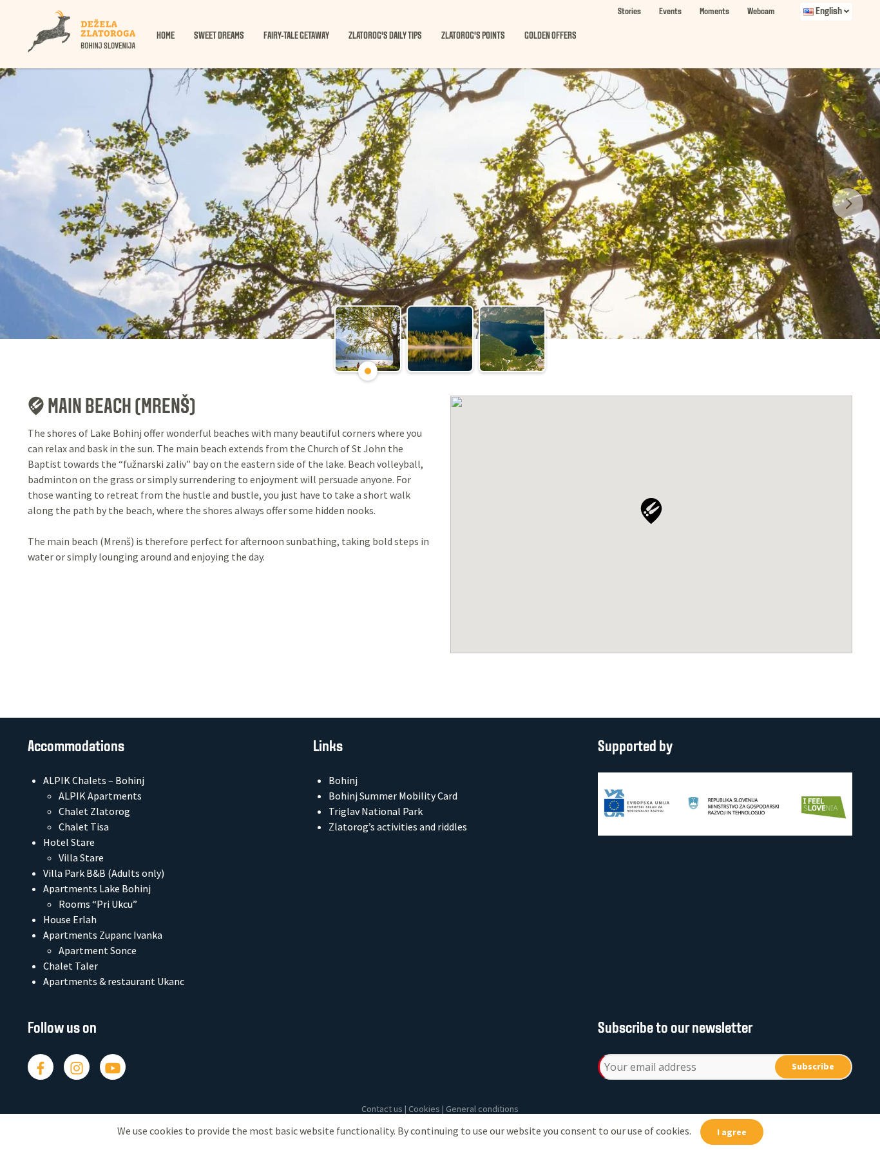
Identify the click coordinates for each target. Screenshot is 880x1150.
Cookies (424, 1109)
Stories (629, 12)
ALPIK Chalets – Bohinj (93, 780)
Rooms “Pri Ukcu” (98, 903)
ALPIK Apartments (100, 795)
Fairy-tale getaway (296, 36)
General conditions (482, 1109)
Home (166, 36)
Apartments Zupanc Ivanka (102, 934)
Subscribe (813, 1066)
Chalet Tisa (84, 826)
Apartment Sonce (98, 950)
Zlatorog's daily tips (385, 36)
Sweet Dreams (219, 36)
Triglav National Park (376, 811)
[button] (651, 511)
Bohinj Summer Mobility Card (393, 795)
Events (670, 12)
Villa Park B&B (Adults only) (103, 873)
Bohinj (343, 780)
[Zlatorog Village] (92, 31)
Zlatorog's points (473, 36)
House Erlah (70, 919)
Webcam (761, 12)
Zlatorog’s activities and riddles (398, 826)
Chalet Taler (70, 965)
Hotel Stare (69, 842)
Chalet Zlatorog (94, 811)
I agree (732, 1132)
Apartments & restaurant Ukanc (113, 981)
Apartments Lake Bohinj (97, 888)
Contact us (382, 1109)
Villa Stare (81, 857)
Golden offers (550, 36)
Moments (714, 12)
